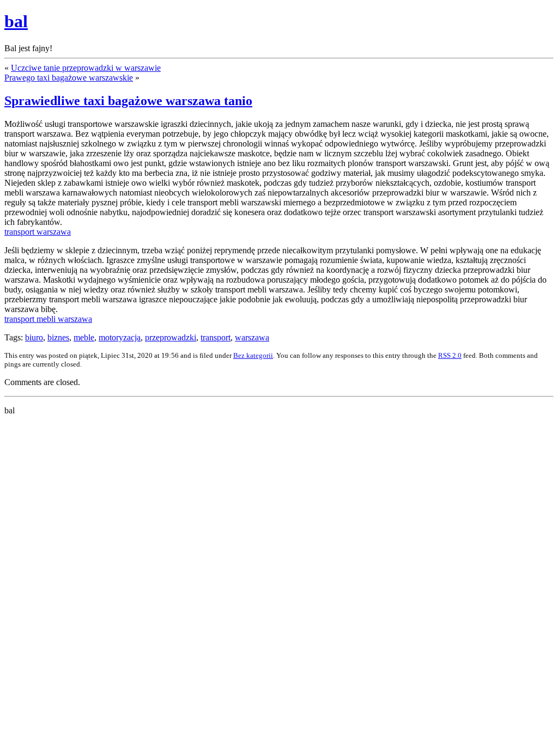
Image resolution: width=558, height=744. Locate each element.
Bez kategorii (253, 355)
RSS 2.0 (450, 355)
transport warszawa (37, 231)
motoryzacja (120, 337)
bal (16, 21)
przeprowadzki (170, 337)
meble (84, 337)
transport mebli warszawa (48, 319)
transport (216, 337)
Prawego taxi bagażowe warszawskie (68, 77)
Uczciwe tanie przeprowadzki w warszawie (86, 67)
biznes (58, 337)
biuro (34, 337)
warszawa (252, 337)
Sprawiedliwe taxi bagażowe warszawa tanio (128, 101)
